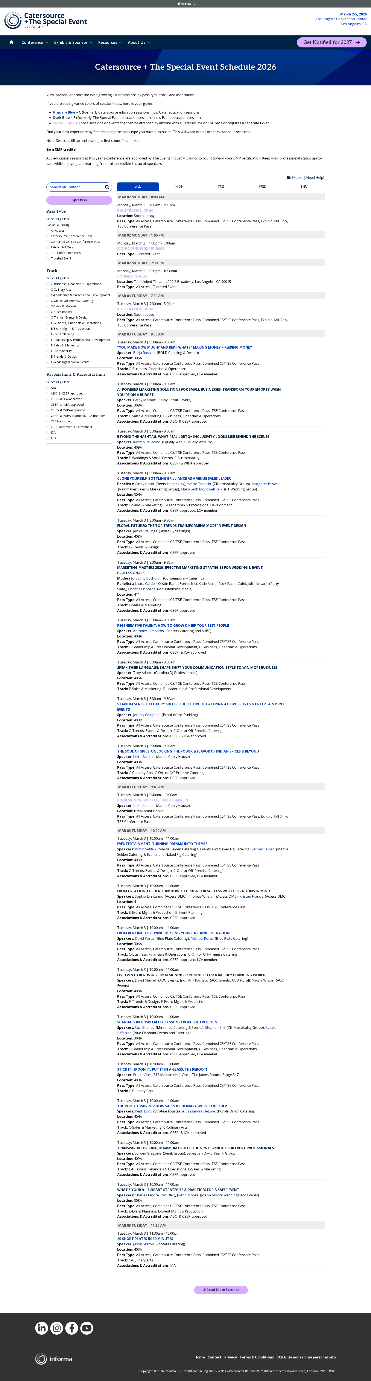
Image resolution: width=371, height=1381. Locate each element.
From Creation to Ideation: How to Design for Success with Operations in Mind (193, 891)
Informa (185, 3)
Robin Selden (145, 849)
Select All (52, 219)
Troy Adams (142, 672)
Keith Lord (143, 1111)
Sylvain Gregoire (148, 1153)
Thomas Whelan (201, 896)
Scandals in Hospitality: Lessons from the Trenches (167, 1022)
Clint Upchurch (149, 578)
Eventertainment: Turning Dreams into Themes (162, 843)
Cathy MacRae (144, 400)
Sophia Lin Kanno (149, 896)
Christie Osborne (141, 589)
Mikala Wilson (263, 980)
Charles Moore (147, 1195)
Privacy (230, 1357)
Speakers (79, 200)
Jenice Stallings (145, 531)
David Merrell (146, 980)
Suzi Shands (144, 1027)
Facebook (71, 1328)
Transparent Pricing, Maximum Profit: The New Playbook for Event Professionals (195, 1148)
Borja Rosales (144, 352)
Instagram (56, 1328)
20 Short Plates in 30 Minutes (145, 1238)
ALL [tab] (138, 186)
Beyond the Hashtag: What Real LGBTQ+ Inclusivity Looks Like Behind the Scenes (193, 436)
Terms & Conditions (257, 1357)
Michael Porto (202, 938)
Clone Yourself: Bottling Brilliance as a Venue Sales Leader (174, 478)
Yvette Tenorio (199, 483)
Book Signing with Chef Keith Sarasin (152, 800)
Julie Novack (258, 583)
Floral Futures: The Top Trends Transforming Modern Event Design (181, 525)
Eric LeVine (142, 1074)
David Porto (144, 938)
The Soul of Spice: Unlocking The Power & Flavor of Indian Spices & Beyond (188, 751)
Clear (65, 219)
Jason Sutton (143, 1244)
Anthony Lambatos (148, 630)
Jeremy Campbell (146, 714)
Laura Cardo (145, 583)
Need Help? (315, 177)
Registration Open (135, 210)
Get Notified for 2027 (327, 42)
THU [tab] (303, 186)
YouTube (86, 1328)
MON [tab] (179, 186)
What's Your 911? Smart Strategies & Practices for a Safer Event (178, 1189)
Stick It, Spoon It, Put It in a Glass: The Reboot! (162, 1069)
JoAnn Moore (187, 1195)
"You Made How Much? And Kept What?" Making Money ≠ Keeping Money (184, 347)
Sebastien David (200, 1153)
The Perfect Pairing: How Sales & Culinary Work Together (172, 1106)
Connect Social (132, 276)
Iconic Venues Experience (140, 248)
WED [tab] (262, 186)
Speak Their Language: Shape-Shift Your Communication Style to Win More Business (197, 667)
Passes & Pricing (58, 225)
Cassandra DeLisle (200, 1111)
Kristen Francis (251, 896)
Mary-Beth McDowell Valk (201, 489)
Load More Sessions (222, 1290)
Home (200, 1357)
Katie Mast (207, 583)
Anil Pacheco (198, 980)
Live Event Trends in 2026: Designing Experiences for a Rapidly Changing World (191, 975)
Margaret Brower (266, 483)
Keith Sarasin (143, 756)
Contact (215, 1357)
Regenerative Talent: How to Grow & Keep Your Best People (173, 625)
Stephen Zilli (215, 1027)
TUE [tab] (221, 186)
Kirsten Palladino (146, 442)
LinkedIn (41, 1328)
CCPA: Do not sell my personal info (306, 1357)
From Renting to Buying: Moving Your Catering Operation (173, 933)
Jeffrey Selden (263, 849)
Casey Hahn (144, 483)
